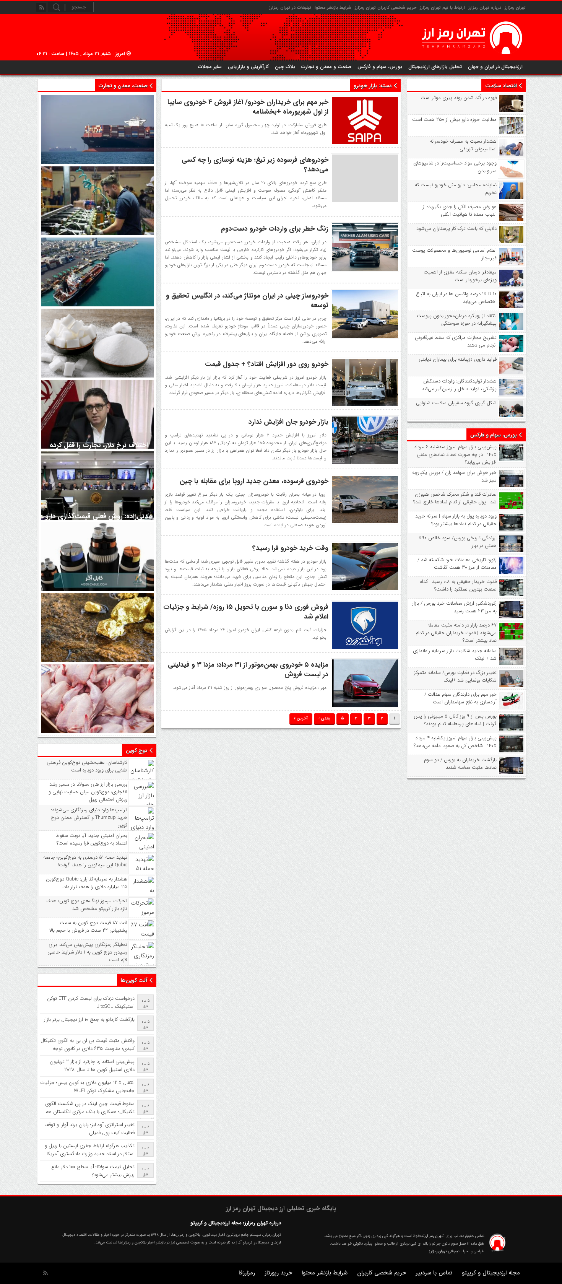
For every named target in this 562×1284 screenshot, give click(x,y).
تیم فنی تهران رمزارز (444, 1251)
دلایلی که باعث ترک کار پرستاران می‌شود (456, 229)
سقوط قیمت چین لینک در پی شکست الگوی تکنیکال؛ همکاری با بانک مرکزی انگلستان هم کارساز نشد (99, 1112)
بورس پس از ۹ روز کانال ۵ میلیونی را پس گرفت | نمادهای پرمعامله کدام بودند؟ (455, 720)
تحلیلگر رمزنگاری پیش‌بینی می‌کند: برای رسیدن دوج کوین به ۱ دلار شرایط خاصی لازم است (87, 952)
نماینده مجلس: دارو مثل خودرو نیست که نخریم (456, 189)
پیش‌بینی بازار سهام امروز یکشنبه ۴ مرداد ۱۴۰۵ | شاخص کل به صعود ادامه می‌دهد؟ (455, 742)
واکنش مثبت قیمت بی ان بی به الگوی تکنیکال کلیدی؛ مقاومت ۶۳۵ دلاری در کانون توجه (88, 1045)
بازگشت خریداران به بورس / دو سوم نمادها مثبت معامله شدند (460, 763)
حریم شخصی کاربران (381, 1272)
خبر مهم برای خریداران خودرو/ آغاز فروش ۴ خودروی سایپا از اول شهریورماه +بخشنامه (247, 107)
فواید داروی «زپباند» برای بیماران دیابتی (458, 359)
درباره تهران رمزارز (484, 7)
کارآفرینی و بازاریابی (248, 67)
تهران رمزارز (515, 7)
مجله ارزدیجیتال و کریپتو (491, 1272)
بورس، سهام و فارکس (379, 67)
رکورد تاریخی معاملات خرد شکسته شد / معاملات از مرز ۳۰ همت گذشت (457, 563)
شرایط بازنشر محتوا (333, 7)
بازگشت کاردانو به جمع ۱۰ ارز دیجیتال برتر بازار (89, 1019)
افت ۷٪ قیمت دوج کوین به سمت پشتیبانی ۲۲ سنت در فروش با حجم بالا (88, 926)
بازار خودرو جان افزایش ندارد (288, 422)
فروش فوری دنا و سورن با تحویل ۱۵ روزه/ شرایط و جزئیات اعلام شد (245, 612)
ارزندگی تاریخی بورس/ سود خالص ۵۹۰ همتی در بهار (458, 542)
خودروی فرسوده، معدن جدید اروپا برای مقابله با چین (254, 481)
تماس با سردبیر (434, 1272)
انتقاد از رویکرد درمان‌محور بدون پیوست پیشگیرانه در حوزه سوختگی (457, 319)
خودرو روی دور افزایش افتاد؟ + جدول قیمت (266, 364)
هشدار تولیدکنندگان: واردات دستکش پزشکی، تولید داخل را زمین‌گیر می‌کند (459, 385)
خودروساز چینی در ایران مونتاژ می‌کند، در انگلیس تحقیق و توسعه (247, 300)
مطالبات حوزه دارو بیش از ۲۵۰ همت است (454, 120)
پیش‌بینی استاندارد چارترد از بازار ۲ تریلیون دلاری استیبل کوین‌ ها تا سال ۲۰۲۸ (92, 1066)
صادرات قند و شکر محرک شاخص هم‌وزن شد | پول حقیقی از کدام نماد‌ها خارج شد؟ (455, 498)
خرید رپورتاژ (278, 1272)
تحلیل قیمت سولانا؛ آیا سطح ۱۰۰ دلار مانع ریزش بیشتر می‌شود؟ (93, 1171)
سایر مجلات (210, 67)
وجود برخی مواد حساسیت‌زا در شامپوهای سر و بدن (455, 167)
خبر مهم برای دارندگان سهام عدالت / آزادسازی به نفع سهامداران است (460, 698)
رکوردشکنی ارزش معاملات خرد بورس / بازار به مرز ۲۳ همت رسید (454, 607)
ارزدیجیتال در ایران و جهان (495, 67)
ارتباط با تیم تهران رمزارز (442, 7)
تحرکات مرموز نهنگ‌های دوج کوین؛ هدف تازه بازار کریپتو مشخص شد (86, 905)
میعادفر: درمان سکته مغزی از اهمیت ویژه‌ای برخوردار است (460, 276)
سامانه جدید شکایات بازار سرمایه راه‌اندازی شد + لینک (455, 654)
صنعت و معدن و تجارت (326, 67)
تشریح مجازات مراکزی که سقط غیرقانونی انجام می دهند (456, 341)
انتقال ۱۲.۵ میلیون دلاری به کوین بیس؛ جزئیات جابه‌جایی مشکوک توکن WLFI (87, 1087)
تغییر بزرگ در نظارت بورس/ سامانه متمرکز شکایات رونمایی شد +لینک (455, 676)
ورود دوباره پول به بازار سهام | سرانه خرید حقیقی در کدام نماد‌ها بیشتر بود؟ (456, 520)
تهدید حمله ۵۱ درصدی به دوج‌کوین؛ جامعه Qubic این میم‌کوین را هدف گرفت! (85, 861)
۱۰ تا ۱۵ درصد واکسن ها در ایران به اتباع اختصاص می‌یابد (456, 298)
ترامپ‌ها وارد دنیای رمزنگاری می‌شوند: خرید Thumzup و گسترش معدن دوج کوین (88, 817)
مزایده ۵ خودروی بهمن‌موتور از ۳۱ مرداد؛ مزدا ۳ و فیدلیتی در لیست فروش (248, 669)
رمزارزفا (247, 1272)
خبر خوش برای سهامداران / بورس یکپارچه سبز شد (454, 476)
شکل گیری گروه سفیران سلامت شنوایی (456, 403)
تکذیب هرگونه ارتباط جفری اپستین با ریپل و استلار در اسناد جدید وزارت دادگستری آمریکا (90, 1150)
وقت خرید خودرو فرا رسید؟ (290, 548)
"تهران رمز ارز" (434, 1236)
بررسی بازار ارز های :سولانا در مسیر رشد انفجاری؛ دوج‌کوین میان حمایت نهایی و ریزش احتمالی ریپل (88, 792)
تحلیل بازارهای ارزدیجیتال (435, 67)
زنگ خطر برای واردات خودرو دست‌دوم (274, 228)
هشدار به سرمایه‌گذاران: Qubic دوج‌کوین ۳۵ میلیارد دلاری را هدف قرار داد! (86, 883)
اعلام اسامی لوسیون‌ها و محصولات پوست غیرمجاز (454, 254)
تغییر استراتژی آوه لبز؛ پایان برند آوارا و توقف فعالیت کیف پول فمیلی (89, 1129)
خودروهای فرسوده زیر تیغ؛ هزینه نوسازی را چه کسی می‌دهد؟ (255, 165)
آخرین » (301, 718)
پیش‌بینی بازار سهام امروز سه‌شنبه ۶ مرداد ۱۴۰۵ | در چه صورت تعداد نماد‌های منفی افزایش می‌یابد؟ (455, 454)
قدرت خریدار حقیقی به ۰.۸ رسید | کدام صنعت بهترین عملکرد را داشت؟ (458, 585)
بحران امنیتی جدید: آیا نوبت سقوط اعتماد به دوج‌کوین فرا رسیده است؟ (91, 839)
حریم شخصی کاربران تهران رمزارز (385, 7)
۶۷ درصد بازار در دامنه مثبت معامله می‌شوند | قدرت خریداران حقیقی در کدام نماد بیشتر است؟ (456, 633)
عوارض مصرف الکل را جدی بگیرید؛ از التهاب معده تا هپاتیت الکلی (460, 210)
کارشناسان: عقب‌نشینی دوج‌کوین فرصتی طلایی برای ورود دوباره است (87, 766)
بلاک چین (285, 67)
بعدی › (324, 718)
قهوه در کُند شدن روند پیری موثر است (459, 98)
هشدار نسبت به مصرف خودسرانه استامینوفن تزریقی (463, 145)
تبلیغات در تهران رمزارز (290, 7)
